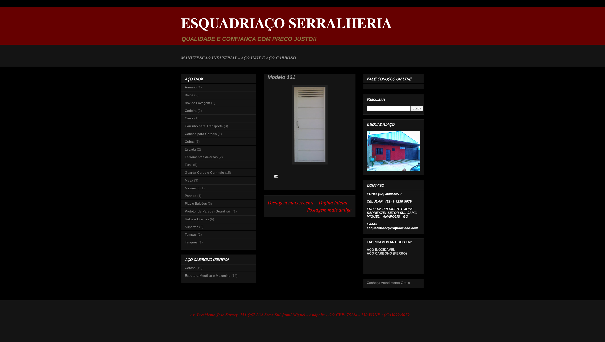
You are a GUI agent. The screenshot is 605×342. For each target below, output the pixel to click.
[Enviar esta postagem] (275, 175)
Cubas (189, 141)
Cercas (190, 268)
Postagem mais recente (291, 202)
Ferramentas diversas (201, 157)
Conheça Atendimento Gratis (388, 283)
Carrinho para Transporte (204, 126)
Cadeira (191, 111)
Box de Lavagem (197, 103)
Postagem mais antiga (329, 209)
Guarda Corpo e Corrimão (204, 172)
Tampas (191, 234)
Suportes (191, 227)
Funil (188, 165)
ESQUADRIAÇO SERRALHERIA (286, 22)
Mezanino (192, 188)
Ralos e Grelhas (197, 219)
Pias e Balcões (196, 203)
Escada (190, 149)
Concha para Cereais (201, 134)
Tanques (191, 242)
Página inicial (333, 202)
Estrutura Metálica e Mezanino (207, 275)
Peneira (190, 196)
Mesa (189, 180)
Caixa (189, 118)
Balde (189, 95)
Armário (191, 87)
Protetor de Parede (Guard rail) (208, 211)
